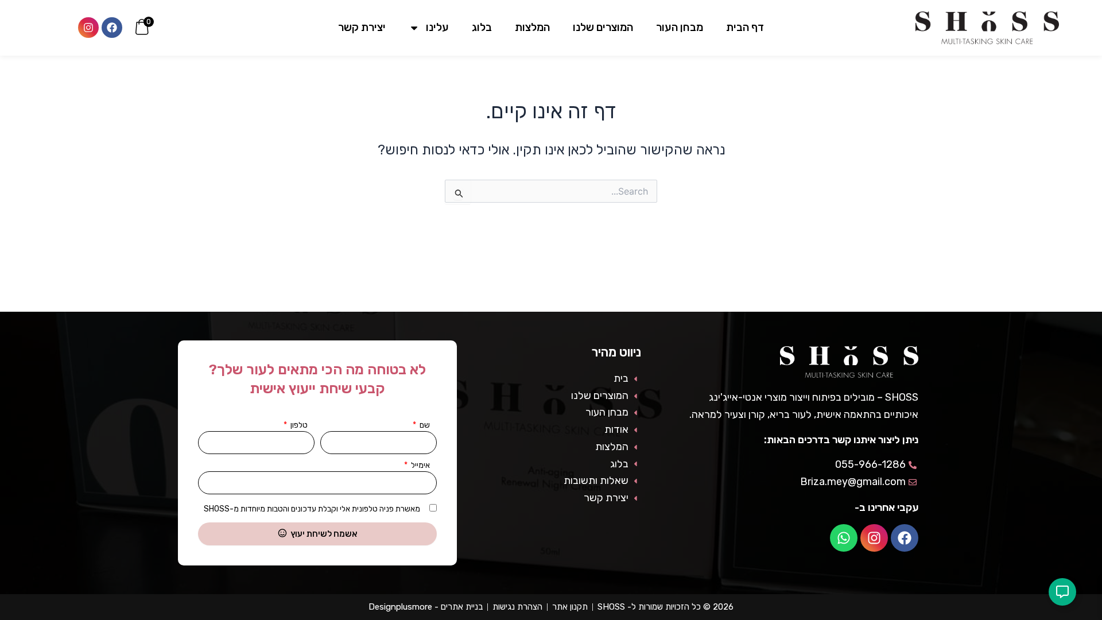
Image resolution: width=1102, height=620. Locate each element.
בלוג (482, 27)
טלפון (298, 425)
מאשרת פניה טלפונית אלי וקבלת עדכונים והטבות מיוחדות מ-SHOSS (312, 509)
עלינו (437, 27)
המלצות (532, 27)
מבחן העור (679, 27)
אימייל (419, 465)
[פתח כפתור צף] (1062, 592)
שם (424, 425)
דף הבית (745, 27)
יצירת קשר (362, 27)
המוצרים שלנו (603, 27)
